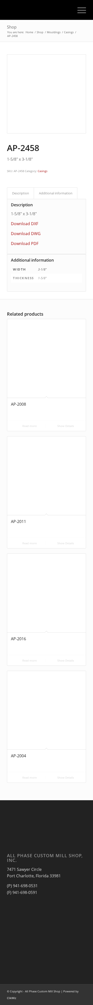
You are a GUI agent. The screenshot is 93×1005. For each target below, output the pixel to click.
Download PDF (24, 243)
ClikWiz (11, 998)
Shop (12, 27)
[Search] (67, 10)
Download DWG (26, 233)
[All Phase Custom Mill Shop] (38, 10)
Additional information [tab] (55, 193)
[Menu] (79, 10)
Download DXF (24, 223)
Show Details (65, 426)
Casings (42, 171)
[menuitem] (67, 10)
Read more (29, 426)
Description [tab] (20, 193)
